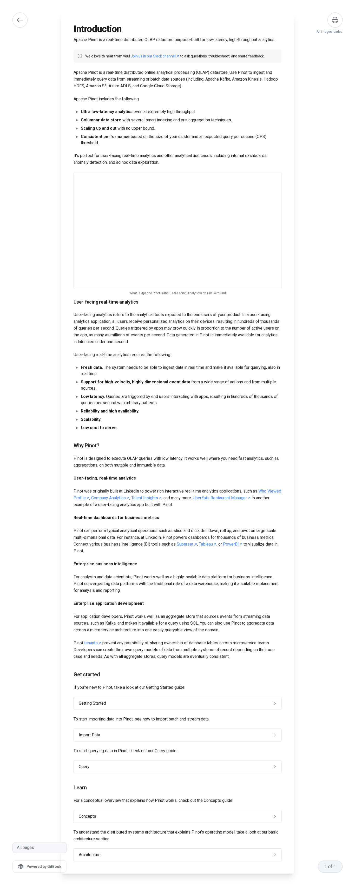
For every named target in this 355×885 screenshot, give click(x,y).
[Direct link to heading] (69, 302)
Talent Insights (144, 497)
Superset (185, 544)
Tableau (206, 544)
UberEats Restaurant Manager (220, 497)
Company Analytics (108, 497)
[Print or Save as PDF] (335, 20)
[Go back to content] (20, 20)
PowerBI (231, 544)
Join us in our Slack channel (153, 56)
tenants (91, 642)
